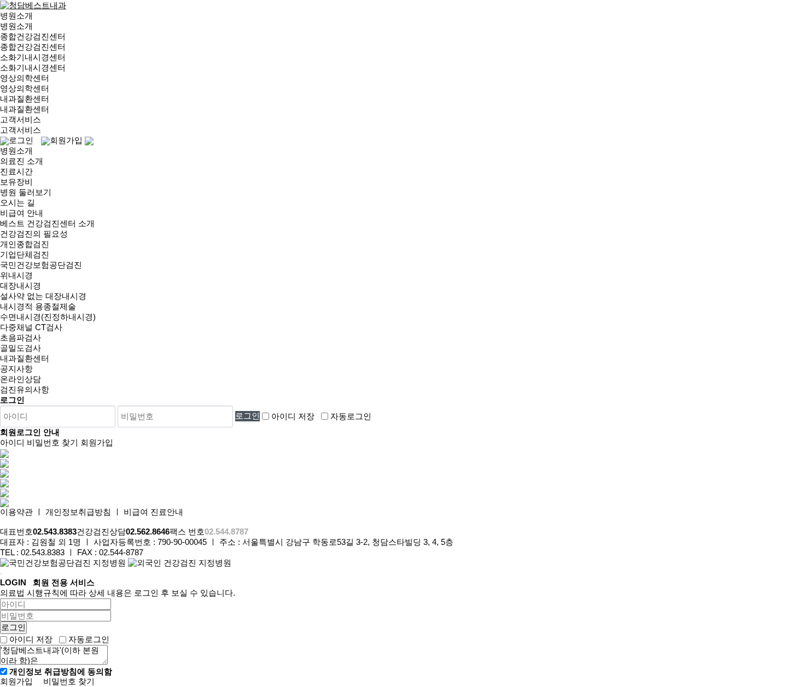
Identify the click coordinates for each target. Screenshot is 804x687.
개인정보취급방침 (78, 511)
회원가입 (66, 140)
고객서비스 (20, 119)
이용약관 (16, 511)
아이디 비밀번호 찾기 (39, 442)
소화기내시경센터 (33, 57)
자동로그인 (350, 415)
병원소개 (16, 15)
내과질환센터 (24, 98)
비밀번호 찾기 (69, 681)
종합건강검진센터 (33, 36)
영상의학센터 (24, 78)
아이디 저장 (292, 415)
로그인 (21, 140)
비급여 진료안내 (153, 511)
